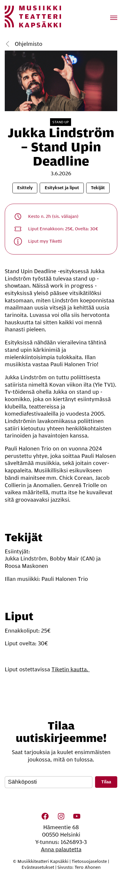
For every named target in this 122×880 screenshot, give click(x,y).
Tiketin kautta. (71, 669)
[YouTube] (77, 816)
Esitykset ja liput (62, 187)
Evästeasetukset (38, 867)
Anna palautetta (61, 849)
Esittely (25, 187)
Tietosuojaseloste (89, 861)
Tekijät (98, 187)
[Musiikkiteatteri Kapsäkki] (33, 16)
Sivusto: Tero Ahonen (79, 867)
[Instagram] (61, 816)
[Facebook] (45, 816)
